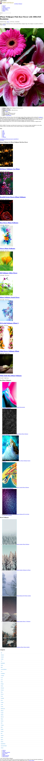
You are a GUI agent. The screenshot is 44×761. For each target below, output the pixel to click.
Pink (3, 134)
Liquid (2, 712)
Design (2, 683)
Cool (2, 677)
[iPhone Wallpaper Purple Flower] (6, 294)
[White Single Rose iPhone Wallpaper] (6, 373)
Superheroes (3, 743)
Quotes (2, 731)
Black (2, 665)
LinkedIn (15, 138)
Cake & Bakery (4, 669)
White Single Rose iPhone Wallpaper (11, 375)
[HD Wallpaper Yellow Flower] (6, 270)
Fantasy (4, 461)
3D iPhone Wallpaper (18, 3)
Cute (2, 679)
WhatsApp (8, 138)
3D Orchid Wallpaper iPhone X (9, 323)
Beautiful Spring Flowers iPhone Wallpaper (13, 197)
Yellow (2, 747)
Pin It (18, 138)
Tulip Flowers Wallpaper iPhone (9, 351)
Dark (2, 681)
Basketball (3, 663)
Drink (2, 685)
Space (2, 739)
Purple (2, 729)
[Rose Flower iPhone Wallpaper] (6, 220)
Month (2, 714)
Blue (2, 667)
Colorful (2, 675)
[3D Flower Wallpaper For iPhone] (6, 166)
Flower (8, 21)
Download (2, 140)
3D (1, 652)
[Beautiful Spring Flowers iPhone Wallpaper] (6, 194)
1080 (3, 130)
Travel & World (4, 745)
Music (2, 718)
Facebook (4, 138)
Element (2, 687)
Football (2, 698)
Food (2, 696)
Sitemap (3, 10)
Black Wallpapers (6, 434)
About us (4, 5)
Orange (2, 725)
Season (2, 735)
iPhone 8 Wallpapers (7, 408)
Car (1, 671)
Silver (2, 737)
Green (2, 706)
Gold (2, 704)
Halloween (3, 708)
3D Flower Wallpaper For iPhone (10, 169)
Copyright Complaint (6, 7)
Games (2, 702)
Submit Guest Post (5, 755)
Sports (2, 741)
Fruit (2, 700)
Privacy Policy (5, 8)
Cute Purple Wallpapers (7, 515)
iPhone (3, 133)
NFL (2, 723)
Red (1, 733)
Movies (2, 716)
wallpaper (40, 117)
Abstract (2, 654)
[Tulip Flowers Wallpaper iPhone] (6, 348)
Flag (1, 692)
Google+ (11, 138)
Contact (3, 6)
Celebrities (3, 673)
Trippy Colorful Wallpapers (8, 488)
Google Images (8, 115)
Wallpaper (4, 137)
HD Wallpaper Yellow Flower (8, 273)
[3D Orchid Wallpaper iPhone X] (6, 320)
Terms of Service (5, 9)
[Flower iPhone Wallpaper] (6, 246)
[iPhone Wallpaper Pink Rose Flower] (22, 67)
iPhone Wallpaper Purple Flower (10, 297)
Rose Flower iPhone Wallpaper (9, 222)
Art (1, 661)
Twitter (1, 138)
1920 (3, 131)
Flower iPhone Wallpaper (7, 248)
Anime (2, 659)
